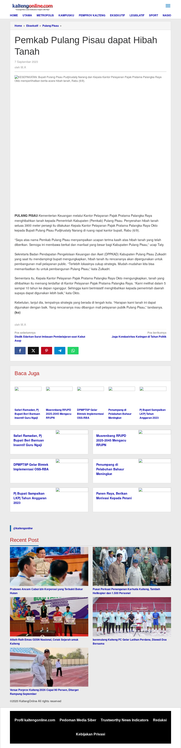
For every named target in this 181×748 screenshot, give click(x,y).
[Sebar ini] (20, 350)
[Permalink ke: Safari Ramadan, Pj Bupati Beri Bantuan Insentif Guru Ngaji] (28, 397)
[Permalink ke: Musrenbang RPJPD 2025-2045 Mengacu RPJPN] (59, 397)
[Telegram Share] (59, 350)
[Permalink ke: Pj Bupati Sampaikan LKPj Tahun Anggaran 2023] (153, 397)
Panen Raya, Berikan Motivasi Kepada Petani (114, 495)
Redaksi (160, 720)
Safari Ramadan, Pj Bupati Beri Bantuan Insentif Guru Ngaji (27, 414)
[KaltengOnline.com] (33, 6)
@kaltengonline (23, 528)
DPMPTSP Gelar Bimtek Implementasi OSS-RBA (90, 414)
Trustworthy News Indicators (125, 720)
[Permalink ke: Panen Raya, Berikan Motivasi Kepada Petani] (153, 499)
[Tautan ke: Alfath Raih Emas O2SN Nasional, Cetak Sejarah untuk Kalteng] (49, 616)
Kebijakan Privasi (90, 734)
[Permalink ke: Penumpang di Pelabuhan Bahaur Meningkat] (121, 397)
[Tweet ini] (33, 350)
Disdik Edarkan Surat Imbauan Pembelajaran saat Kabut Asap (50, 336)
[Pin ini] (46, 350)
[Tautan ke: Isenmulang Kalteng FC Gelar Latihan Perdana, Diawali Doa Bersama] (132, 616)
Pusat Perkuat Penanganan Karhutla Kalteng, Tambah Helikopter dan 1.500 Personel (126, 591)
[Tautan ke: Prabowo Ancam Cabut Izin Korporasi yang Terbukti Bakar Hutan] (49, 566)
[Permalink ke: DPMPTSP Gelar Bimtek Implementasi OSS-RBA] (90, 397)
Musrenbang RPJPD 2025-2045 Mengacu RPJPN (58, 414)
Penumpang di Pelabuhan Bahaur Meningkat (120, 414)
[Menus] (168, 6)
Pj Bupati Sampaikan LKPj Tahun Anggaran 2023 (153, 414)
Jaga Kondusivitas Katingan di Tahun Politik (139, 334)
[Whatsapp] (73, 350)
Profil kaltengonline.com (35, 720)
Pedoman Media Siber (78, 720)
